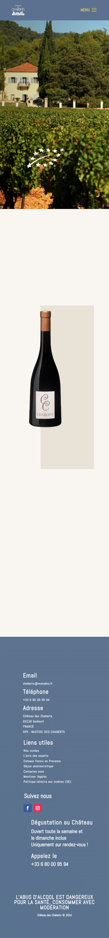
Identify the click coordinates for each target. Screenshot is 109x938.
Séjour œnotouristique (38, 766)
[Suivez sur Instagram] (38, 808)
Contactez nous (34, 771)
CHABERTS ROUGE (30, 55)
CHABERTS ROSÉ (29, 66)
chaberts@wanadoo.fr (37, 684)
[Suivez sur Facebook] (28, 808)
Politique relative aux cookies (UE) (47, 782)
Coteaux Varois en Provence (42, 761)
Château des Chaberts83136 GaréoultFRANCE (37, 721)
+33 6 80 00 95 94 (36, 700)
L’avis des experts (36, 756)
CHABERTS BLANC (30, 77)
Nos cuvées (31, 751)
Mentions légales (35, 777)
